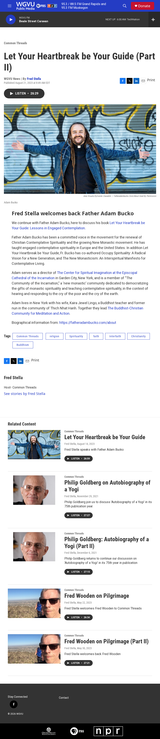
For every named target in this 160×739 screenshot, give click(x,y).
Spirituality (76, 336)
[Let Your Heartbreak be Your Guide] (34, 444)
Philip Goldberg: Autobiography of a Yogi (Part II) (106, 542)
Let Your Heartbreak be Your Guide (104, 437)
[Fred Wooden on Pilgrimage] (34, 603)
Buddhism (23, 344)
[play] (11, 19)
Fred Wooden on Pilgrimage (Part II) (106, 641)
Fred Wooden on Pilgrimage (96, 595)
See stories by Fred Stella (24, 393)
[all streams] (154, 19)
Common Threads (15, 43)
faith (96, 336)
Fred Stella (34, 79)
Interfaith (115, 336)
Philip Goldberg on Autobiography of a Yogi (107, 486)
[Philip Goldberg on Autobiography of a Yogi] (34, 490)
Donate (144, 6)
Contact (64, 697)
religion (54, 336)
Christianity (138, 336)
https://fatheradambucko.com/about (87, 322)
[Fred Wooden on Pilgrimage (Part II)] (34, 648)
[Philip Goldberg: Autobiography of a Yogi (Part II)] (34, 546)
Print (151, 80)
